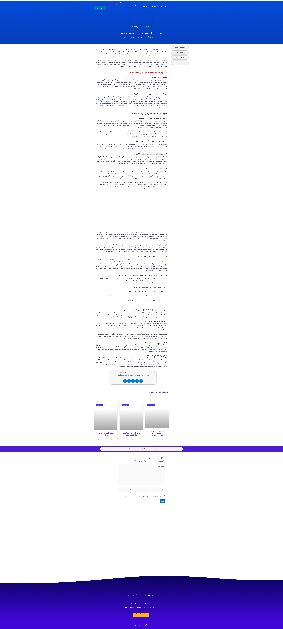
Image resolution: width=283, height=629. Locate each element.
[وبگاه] (125, 490)
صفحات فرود (162, 300)
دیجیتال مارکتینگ (152, 37)
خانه (158, 37)
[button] (129, 392)
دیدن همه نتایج (100, 8)
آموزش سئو (164, 5)
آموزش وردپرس (144, 5)
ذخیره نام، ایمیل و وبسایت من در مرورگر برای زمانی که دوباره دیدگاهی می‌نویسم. (143, 496)
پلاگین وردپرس (154, 5)
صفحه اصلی (173, 5)
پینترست (98, 364)
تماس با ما (134, 5)
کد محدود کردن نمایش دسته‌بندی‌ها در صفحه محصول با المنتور (157, 433)
